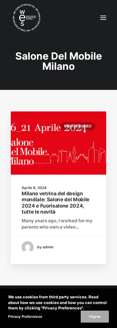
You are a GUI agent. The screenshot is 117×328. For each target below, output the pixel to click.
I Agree (95, 316)
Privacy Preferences (25, 316)
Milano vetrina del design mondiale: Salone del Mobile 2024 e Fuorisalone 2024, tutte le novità (55, 203)
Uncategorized (78, 126)
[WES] (21, 18)
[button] (103, 17)
